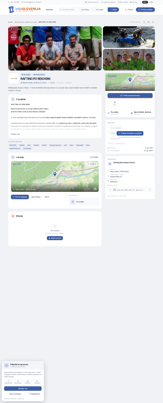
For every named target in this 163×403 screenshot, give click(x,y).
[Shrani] (153, 22)
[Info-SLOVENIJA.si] (24, 9)
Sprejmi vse (22, 388)
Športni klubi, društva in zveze (26, 22)
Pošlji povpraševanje (131, 95)
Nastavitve (35, 394)
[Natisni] (148, 22)
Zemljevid (93, 164)
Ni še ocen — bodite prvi (64, 82)
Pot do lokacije (21, 197)
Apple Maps (36, 197)
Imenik (10, 22)
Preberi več (15, 134)
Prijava (130, 9)
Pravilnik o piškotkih (10, 398)
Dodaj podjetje (147, 9)
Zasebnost (20, 398)
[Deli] (144, 22)
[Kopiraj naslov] (95, 189)
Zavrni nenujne (15, 394)
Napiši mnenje (56, 238)
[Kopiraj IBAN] (149, 189)
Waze (47, 197)
